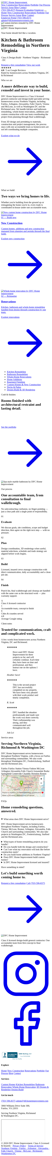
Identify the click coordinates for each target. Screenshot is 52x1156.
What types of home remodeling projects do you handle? (24, 843)
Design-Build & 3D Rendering (21, 390)
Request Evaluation (25, 10)
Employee (39, 10)
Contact (22, 7)
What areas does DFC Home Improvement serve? (26, 819)
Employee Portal (8, 18)
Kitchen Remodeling (16, 372)
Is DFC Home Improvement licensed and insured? (26, 862)
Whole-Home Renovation (24, 1087)
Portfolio (34, 5)
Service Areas (7, 7)
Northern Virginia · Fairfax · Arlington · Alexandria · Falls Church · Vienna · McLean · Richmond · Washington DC (25, 1151)
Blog (16, 7)
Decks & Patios (14, 387)
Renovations (24, 5)
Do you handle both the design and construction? (26, 847)
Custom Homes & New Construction (24, 384)
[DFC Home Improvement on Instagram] (26, 997)
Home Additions (14, 379)
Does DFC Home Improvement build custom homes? (23, 858)
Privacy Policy (19, 1146)
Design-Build (17, 1089)
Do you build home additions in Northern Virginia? (27, 854)
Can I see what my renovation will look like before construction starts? (25, 850)
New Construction (9, 5)
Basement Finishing (16, 382)
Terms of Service (35, 1146)
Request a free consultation (13, 65)
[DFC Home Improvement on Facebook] (26, 1047)
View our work (33, 65)
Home (4, 12)
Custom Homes (8, 1084)
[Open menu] (45, 10)
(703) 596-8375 (8, 10)
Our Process (44, 5)
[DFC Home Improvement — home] (14, 2)
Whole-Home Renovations (19, 377)
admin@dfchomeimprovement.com (17, 20)
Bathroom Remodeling (17, 374)
